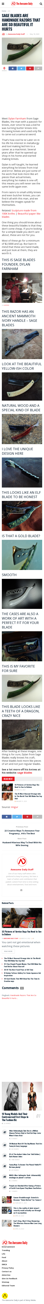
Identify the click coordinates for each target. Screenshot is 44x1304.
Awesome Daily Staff (16, 34)
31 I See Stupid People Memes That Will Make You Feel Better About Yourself (22, 965)
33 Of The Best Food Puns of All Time (18, 969)
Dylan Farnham (17, 118)
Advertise (6, 1275)
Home (4, 11)
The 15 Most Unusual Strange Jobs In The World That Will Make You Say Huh (28, 796)
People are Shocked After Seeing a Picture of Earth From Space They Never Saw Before (25, 1186)
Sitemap (5, 1282)
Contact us (6, 1271)
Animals (7, 926)
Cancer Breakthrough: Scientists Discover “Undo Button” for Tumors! (27, 1198)
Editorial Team (8, 1285)
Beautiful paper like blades (21, 215)
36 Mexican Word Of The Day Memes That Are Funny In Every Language (25, 1144)
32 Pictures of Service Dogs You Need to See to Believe (27, 785)
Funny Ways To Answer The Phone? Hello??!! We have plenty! (25, 1165)
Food (4, 1257)
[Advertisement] (22, 95)
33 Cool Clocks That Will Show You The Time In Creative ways (21, 979)
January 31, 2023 (21, 801)
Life (3, 1254)
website (6, 305)
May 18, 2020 (34, 34)
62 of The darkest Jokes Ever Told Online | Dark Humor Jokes (24, 1155)
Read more (8, 951)
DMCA (4, 1264)
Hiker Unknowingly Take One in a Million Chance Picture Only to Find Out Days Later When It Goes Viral (25, 1133)
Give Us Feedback (9, 1278)
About (4, 1261)
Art (9, 11)
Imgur (14, 807)
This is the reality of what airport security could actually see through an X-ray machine (27, 1210)
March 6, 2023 (20, 790)
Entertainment (8, 1247)
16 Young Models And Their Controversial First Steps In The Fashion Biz (15, 1117)
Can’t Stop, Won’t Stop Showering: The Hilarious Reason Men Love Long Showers (27, 1223)
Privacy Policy (8, 1268)
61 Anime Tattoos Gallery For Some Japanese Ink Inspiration (22, 974)
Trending (6, 1250)
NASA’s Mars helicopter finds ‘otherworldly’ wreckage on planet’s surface (25, 1176)
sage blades (24, 772)
